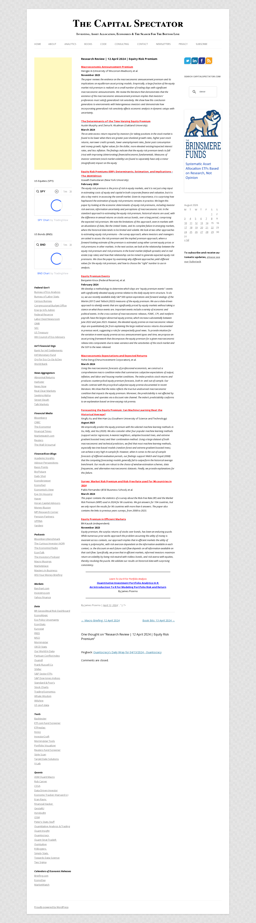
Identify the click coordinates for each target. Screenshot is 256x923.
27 (201, 232)
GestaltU (39, 808)
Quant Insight (41, 830)
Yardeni (38, 525)
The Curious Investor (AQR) (49, 543)
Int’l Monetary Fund (45, 355)
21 (207, 227)
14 (207, 223)
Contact (142, 44)
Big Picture (40, 471)
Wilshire (38, 700)
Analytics (70, 44)
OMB (37, 323)
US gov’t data (41, 705)
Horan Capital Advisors (47, 503)
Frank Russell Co (43, 664)
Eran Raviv (40, 799)
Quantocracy (41, 835)
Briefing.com (41, 875)
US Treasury (41, 332)
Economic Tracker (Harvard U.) (51, 795)
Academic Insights (44, 458)
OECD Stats (40, 646)
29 (212, 232)
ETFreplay (40, 727)
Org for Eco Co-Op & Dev (48, 359)
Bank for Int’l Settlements (48, 350)
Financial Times (43, 431)
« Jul (186, 240)
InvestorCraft (41, 736)
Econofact (40, 485)
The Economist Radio (46, 548)
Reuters (38, 440)
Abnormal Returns (44, 377)
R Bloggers (40, 848)
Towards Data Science (47, 857)
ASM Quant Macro (44, 777)
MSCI (37, 637)
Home (37, 44)
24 (185, 232)
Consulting (122, 44)
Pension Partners (44, 516)
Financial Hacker (43, 804)
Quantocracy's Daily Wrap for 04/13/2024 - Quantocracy (127, 652)
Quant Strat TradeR (45, 839)
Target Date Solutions (46, 759)
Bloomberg (40, 417)
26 (196, 232)
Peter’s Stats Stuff (44, 821)
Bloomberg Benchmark (47, 539)
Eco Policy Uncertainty (46, 619)
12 (196, 223)
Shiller (37, 669)
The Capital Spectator (128, 22)
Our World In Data (44, 651)
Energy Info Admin (44, 310)
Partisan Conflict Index (47, 655)
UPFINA (38, 521)
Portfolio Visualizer (45, 745)
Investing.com (42, 593)
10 (185, 223)
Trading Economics (44, 691)
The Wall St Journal (44, 444)
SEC (36, 328)
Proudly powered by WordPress (51, 907)
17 (185, 227)
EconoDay (40, 880)
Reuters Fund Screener (47, 750)
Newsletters (163, 44)
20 (201, 227)
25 (191, 232)
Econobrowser (42, 480)
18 (191, 227)
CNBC (37, 422)
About (52, 44)
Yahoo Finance (42, 597)
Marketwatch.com (44, 435)
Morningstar (41, 642)
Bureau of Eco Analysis (47, 292)
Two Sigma (40, 862)
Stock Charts (41, 687)
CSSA (37, 786)
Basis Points (41, 467)
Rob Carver (40, 781)
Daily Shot (40, 476)
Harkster (39, 381)
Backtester (40, 718)
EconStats (40, 624)
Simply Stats (41, 853)
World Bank (40, 364)
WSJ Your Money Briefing (48, 575)
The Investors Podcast (47, 557)
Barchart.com (41, 588)
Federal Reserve (43, 314)
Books (88, 44)
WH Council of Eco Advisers (49, 337)
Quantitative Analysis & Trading (52, 826)
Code (103, 44)
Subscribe (201, 44)
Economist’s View (44, 489)
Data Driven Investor (46, 790)
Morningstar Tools (44, 741)
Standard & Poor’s (44, 682)
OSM (37, 817)
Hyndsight (40, 812)
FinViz (37, 732)
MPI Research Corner (46, 512)
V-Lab (37, 763)
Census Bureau (43, 301)
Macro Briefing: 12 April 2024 (100, 620)
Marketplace (41, 566)
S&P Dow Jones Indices (47, 678)
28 (207, 232)
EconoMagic (41, 615)
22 (212, 227)
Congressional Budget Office (50, 305)
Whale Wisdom (42, 696)
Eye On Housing (43, 494)
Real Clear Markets (45, 390)
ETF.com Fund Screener (47, 723)
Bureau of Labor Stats (46, 296)
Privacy (183, 44)
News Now (40, 386)
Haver (37, 498)
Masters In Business (45, 570)
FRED (37, 633)
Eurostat (39, 628)
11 (191, 223)
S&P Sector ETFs (43, 673)
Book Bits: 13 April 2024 (158, 620)
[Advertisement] (53, 113)
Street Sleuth (41, 399)
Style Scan (40, 754)
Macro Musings (43, 561)
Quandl (38, 660)
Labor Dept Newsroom (47, 319)
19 (196, 227)
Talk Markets (41, 404)
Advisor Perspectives (46, 462)
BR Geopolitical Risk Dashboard (52, 610)
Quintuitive (40, 844)
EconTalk (39, 552)
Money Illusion (42, 507)
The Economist (42, 426)
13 (201, 223)
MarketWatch (41, 884)
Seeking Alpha (42, 395)
